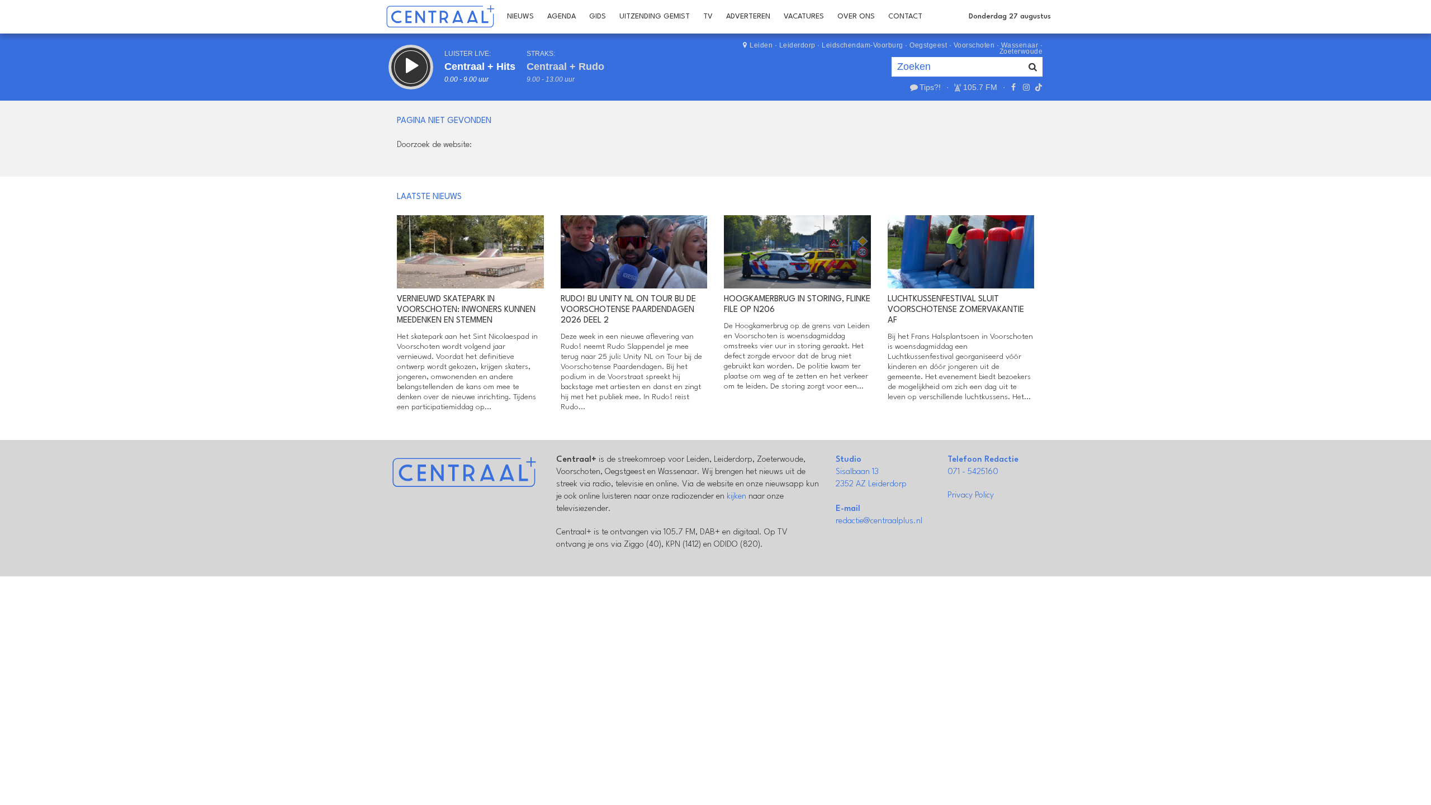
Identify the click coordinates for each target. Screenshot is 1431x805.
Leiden (761, 45)
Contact (905, 16)
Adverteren (748, 16)
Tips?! (930, 87)
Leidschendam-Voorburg (862, 45)
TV (708, 16)
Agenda (561, 16)
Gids (597, 16)
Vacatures (804, 16)
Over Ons (856, 16)
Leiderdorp (797, 45)
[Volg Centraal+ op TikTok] (1037, 87)
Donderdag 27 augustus (1010, 16)
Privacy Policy (970, 495)
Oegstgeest (928, 45)
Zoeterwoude (1021, 51)
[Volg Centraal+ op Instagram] (1025, 87)
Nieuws (520, 16)
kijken (736, 497)
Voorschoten (974, 45)
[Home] (440, 17)
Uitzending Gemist (654, 16)
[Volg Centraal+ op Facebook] (1013, 87)
